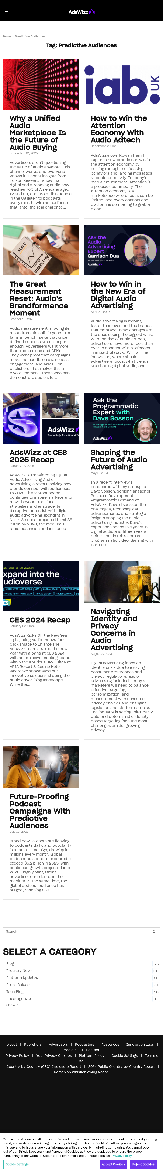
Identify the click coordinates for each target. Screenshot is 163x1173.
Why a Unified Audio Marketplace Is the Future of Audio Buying (38, 133)
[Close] (156, 1140)
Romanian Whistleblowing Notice (81, 1072)
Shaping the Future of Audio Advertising (119, 459)
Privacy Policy (17, 1056)
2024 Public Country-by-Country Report (122, 1067)
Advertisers (58, 1044)
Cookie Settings (17, 1164)
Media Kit (71, 1050)
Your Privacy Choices (54, 1056)
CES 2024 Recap (40, 620)
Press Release (19, 985)
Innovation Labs (140, 1044)
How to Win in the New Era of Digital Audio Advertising (118, 295)
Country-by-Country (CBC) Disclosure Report (44, 1067)
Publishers (33, 1044)
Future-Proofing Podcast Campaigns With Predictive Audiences (40, 811)
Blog (10, 963)
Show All (13, 1005)
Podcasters (84, 1044)
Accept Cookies (113, 1164)
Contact (92, 1050)
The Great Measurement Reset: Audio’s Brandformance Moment (39, 298)
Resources (110, 1044)
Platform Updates (22, 978)
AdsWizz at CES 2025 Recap (38, 456)
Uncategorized (19, 999)
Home (7, 36)
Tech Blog (15, 992)
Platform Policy (91, 1056)
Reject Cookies (143, 1164)
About (12, 1044)
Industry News (19, 971)
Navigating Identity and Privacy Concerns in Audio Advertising (114, 629)
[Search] (154, 931)
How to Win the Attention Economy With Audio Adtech (119, 129)
